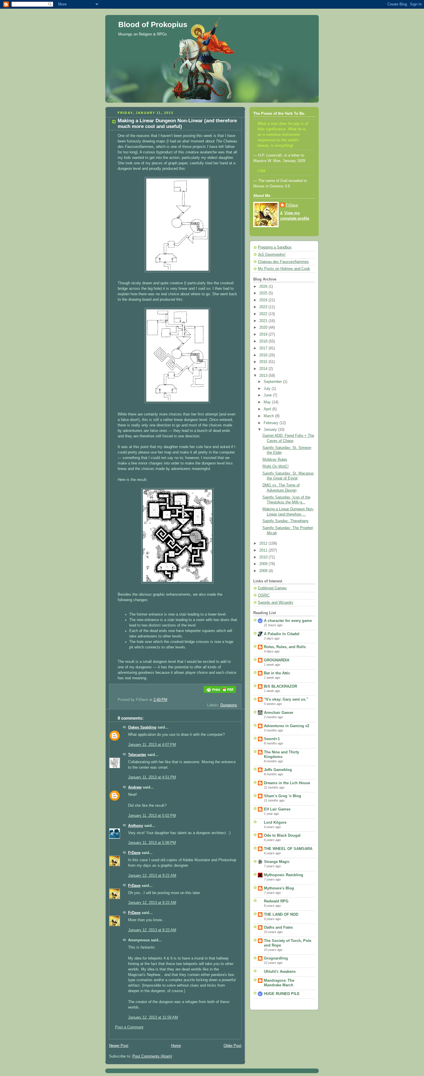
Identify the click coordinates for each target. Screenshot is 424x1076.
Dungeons (228, 705)
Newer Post (118, 1046)
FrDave (134, 853)
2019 (264, 334)
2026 (264, 287)
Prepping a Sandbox (275, 247)
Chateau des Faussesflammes (283, 262)
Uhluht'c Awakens (280, 972)
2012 (264, 543)
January (271, 430)
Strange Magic (277, 862)
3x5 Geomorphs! (272, 255)
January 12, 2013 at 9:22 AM (152, 903)
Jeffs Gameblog (278, 770)
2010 (264, 557)
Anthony (135, 826)
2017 (264, 348)
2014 (264, 369)
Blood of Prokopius (152, 24)
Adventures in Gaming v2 (286, 726)
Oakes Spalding (142, 727)
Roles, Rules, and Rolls (285, 647)
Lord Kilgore (275, 823)
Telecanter (137, 755)
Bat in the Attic (277, 673)
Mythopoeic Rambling (283, 875)
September (273, 382)
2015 (264, 362)
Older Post (232, 1046)
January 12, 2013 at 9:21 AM (152, 876)
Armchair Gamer (278, 713)
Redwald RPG (276, 901)
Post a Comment (129, 1027)
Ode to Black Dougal (282, 836)
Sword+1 (272, 739)
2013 (264, 376)
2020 (264, 328)
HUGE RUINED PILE (282, 994)
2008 (264, 571)
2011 (264, 550)
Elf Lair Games (277, 809)
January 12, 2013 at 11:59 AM (153, 1017)
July (268, 389)
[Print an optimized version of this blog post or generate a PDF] (219, 694)
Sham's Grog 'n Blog (282, 796)
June (268, 395)
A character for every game (288, 621)
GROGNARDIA (276, 660)
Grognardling (276, 958)
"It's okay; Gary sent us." (286, 699)
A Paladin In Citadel (281, 634)
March (269, 416)
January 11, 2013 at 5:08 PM (152, 843)
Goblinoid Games (272, 588)
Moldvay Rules (274, 460)
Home (176, 1046)
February (271, 423)
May (268, 402)
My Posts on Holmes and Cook (284, 269)
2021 (264, 321)
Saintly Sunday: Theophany (285, 521)
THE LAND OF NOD (281, 915)
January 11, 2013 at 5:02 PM (152, 816)
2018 (264, 341)
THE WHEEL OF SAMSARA (288, 849)
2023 (264, 307)
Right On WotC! (275, 466)
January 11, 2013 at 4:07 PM (152, 745)
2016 (264, 355)
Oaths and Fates (278, 927)
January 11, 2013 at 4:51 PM (152, 777)
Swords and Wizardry (275, 603)
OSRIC (264, 595)
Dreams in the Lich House (287, 783)
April (268, 409)
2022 (264, 314)
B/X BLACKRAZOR (280, 686)
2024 (264, 300)
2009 (264, 564)
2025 (264, 293)
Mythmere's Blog (279, 888)
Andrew (135, 787)
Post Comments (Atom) (152, 1056)
